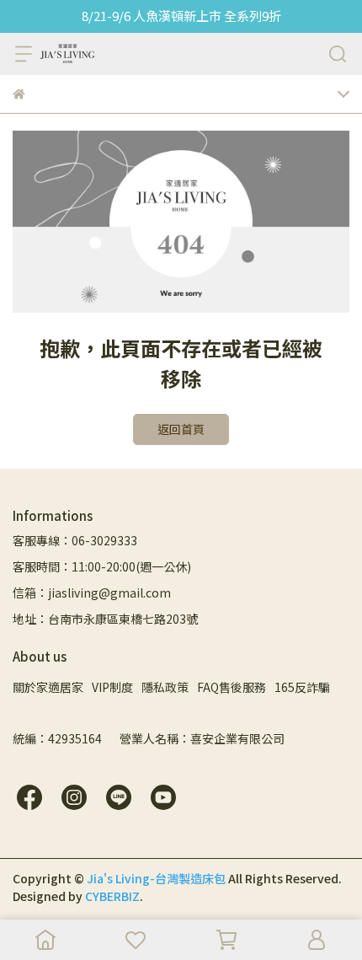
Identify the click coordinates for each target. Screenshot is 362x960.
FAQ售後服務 (231, 686)
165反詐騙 (302, 686)
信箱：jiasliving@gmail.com (92, 592)
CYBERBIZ (112, 896)
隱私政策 (165, 686)
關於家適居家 (48, 686)
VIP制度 (112, 686)
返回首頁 (181, 429)
